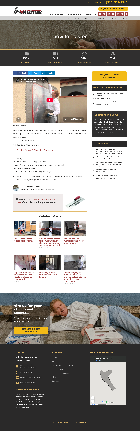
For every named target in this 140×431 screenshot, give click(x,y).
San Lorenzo (43, 402)
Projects (102, 18)
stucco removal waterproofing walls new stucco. (74, 241)
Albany (96, 122)
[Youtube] (104, 14)
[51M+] (113, 54)
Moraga (119, 125)
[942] (56, 54)
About (77, 18)
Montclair (112, 125)
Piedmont (103, 127)
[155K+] (27, 54)
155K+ (27, 58)
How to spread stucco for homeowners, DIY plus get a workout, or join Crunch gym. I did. (49, 242)
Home (68, 18)
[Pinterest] (118, 14)
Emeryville (118, 122)
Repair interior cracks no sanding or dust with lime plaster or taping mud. (24, 275)
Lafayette (105, 125)
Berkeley (103, 122)
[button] (20, 73)
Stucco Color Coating (61, 373)
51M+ (113, 58)
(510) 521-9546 (116, 2)
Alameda (120, 119)
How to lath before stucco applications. (23, 240)
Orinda (96, 127)
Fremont (97, 125)
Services (88, 18)
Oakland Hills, (113, 130)
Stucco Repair (58, 369)
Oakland (104, 130)
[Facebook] (100, 14)
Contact (125, 18)
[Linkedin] (113, 14)
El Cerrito (110, 122)
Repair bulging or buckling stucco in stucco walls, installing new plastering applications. (75, 277)
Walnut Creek (37, 404)
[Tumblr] (122, 14)
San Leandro (112, 127)
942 (55, 58)
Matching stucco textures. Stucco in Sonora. (48, 274)
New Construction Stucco (62, 366)
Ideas (114, 18)
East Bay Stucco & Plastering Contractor (35, 150)
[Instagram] (109, 14)
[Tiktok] (126, 14)
